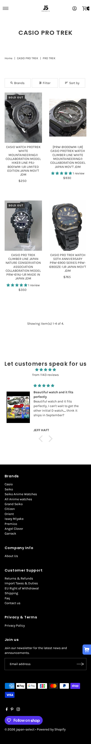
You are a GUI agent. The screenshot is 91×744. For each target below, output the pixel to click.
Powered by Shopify (51, 729)
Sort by (74, 83)
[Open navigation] (5, 8)
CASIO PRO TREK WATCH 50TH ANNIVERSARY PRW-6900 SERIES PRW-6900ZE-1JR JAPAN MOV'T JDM (67, 262)
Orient (9, 514)
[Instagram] (18, 710)
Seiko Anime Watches (21, 494)
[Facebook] (7, 710)
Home (8, 58)
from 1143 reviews (45, 375)
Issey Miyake (14, 519)
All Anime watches (18, 499)
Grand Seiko (14, 504)
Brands (19, 83)
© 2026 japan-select (19, 729)
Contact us (12, 603)
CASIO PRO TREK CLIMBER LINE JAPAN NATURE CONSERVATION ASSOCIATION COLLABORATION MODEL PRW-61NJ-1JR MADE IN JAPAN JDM (23, 266)
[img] (45, 369)
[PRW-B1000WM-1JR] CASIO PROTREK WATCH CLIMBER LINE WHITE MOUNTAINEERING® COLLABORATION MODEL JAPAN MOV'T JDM (67, 157)
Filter (46, 83)
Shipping (11, 593)
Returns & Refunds (19, 578)
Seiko (9, 489)
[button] (62, 173)
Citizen (10, 509)
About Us (11, 556)
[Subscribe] (80, 664)
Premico (11, 524)
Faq (7, 598)
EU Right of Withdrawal (22, 588)
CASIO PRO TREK (27, 58)
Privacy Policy (15, 625)
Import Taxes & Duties (21, 583)
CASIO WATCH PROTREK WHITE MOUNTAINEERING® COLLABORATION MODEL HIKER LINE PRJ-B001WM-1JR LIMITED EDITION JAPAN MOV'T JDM (23, 160)
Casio (9, 484)
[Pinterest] (12, 710)
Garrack (10, 533)
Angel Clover (14, 528)
